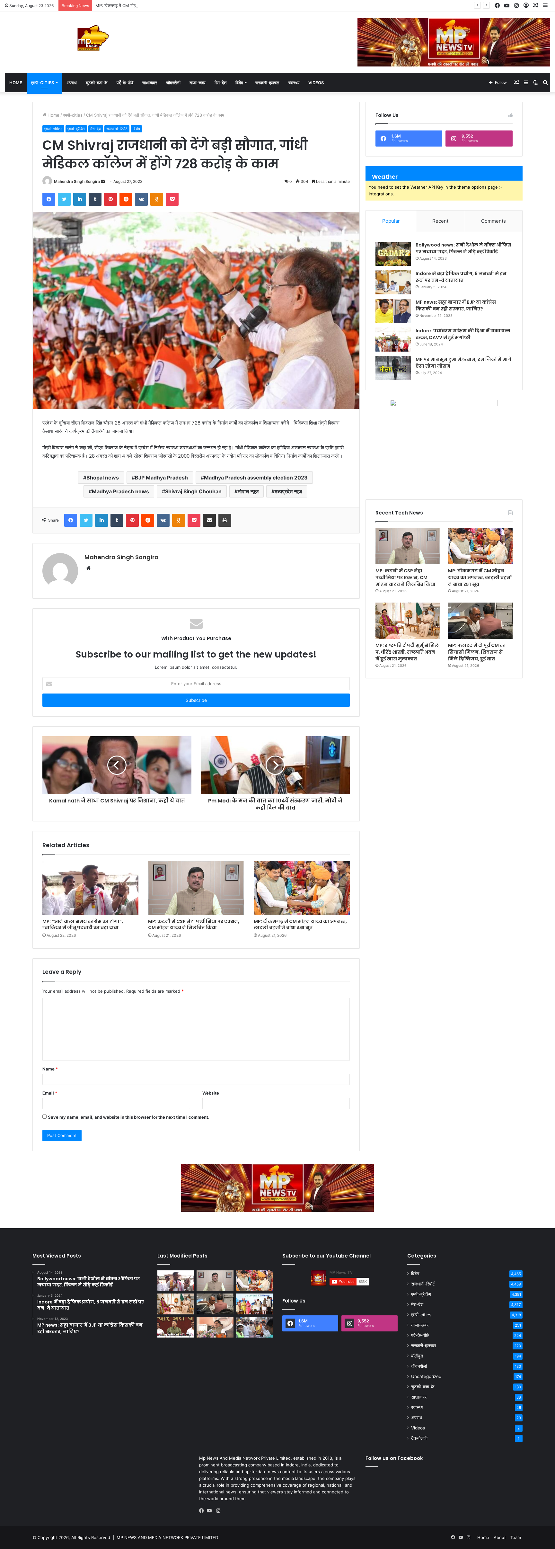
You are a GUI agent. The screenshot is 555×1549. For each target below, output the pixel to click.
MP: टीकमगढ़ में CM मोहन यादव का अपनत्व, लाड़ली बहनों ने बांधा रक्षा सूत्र (153, 5)
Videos (316, 82)
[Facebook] (203, 1511)
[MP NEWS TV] (92, 38)
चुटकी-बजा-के (97, 82)
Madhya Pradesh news (120, 491)
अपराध (71, 82)
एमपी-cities (42, 82)
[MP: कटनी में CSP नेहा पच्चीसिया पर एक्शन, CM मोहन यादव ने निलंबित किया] (196, 888)
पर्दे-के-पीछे (125, 82)
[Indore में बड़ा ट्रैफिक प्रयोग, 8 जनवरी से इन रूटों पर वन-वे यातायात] (393, 282)
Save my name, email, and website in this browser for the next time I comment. (128, 1117)
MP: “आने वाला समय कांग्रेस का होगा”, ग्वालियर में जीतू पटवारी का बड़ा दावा (82, 924)
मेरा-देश (220, 82)
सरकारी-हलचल (267, 82)
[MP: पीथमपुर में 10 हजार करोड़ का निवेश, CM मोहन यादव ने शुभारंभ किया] (254, 1304)
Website (210, 1093)
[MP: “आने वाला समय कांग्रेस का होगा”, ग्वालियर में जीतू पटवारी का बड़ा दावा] (90, 888)
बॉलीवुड (417, 1355)
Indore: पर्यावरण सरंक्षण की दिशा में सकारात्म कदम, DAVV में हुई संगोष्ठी (463, 334)
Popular (391, 221)
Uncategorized (426, 1376)
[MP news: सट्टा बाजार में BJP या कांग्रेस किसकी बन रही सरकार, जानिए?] (393, 311)
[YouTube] (211, 1511)
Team (515, 1537)
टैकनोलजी (419, 1438)
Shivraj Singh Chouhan (193, 491)
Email (49, 1093)
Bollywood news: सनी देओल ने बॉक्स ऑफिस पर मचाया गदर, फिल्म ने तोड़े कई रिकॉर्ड (463, 248)
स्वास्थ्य (293, 82)
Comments (493, 221)
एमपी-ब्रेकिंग (76, 128)
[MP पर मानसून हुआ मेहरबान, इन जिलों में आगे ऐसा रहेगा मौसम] (393, 368)
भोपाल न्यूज (248, 491)
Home (15, 82)
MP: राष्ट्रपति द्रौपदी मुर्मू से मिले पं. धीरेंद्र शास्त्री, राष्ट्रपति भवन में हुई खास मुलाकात (407, 652)
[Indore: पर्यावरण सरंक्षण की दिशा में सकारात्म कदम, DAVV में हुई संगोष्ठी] (393, 339)
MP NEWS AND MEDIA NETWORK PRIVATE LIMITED (167, 1537)
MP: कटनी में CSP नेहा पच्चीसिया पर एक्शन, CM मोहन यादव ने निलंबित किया (193, 924)
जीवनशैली (173, 82)
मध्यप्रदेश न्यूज (288, 491)
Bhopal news (102, 477)
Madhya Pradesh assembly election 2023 (256, 477)
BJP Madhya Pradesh (161, 477)
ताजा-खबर (197, 82)
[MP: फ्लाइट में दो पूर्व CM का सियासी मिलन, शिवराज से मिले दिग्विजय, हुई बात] (480, 621)
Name (50, 1068)
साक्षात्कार (149, 82)
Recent (440, 221)
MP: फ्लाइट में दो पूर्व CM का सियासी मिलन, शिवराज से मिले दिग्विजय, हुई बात (477, 652)
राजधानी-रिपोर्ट (117, 128)
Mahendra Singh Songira (77, 181)
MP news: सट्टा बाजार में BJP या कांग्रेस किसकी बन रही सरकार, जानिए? (456, 305)
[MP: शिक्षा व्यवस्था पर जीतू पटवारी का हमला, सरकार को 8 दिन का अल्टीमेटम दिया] (175, 1327)
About (500, 1537)
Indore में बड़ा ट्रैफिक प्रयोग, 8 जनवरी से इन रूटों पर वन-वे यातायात (461, 276)
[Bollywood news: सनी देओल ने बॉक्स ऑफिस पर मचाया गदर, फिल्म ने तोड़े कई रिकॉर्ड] (393, 254)
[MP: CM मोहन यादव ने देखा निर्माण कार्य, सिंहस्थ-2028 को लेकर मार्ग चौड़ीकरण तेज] (254, 1327)
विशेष (239, 82)
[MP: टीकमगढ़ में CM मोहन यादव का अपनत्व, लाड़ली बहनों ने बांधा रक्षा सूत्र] (302, 888)
